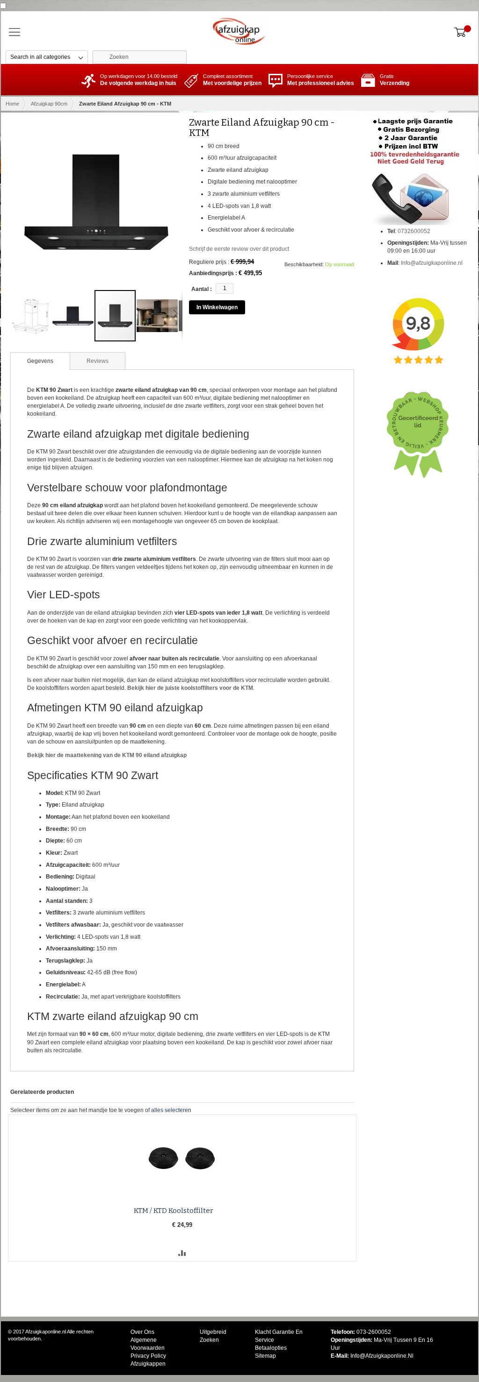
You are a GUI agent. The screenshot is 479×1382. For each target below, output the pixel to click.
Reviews (98, 361)
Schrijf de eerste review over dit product (239, 249)
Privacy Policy (148, 1356)
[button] (31, 315)
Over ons (142, 1332)
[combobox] (140, 57)
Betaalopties (271, 1348)
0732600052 (414, 231)
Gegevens (40, 361)
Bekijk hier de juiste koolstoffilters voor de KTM (190, 688)
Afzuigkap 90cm (49, 103)
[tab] (40, 361)
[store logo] (239, 30)
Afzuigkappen (148, 1364)
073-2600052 (373, 1332)
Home (12, 103)
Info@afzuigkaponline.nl (432, 263)
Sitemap (265, 1356)
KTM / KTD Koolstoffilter (173, 1210)
